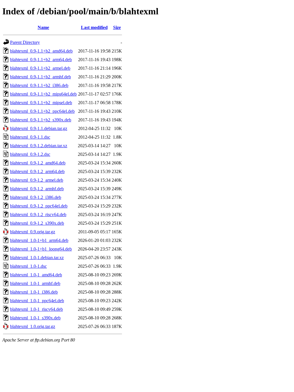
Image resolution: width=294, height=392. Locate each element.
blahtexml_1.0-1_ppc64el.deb (37, 300)
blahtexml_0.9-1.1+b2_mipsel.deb (41, 102)
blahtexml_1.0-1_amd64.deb (36, 274)
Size (117, 27)
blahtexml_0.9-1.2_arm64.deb (37, 171)
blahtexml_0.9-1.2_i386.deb (35, 197)
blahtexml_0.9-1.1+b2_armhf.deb (40, 76)
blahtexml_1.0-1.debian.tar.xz (37, 257)
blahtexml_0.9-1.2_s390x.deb (37, 223)
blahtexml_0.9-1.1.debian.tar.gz (38, 128)
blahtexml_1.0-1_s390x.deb (35, 317)
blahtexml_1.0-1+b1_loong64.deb (41, 249)
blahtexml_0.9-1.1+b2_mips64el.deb (43, 94)
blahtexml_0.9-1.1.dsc (30, 137)
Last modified (94, 27)
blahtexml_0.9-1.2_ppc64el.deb (38, 205)
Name (43, 27)
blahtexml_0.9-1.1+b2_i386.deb (39, 85)
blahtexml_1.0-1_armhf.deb (35, 283)
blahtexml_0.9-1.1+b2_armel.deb (40, 68)
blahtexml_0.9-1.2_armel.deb (36, 180)
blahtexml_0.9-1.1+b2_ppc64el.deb (42, 111)
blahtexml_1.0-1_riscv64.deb (36, 309)
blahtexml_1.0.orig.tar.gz (32, 326)
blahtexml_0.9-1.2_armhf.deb (37, 188)
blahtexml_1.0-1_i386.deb (34, 292)
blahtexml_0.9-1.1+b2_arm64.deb (41, 59)
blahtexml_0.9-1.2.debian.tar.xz (38, 145)
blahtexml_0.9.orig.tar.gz (32, 231)
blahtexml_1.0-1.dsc (28, 266)
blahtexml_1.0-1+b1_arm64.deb (39, 240)
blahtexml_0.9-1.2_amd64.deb (37, 162)
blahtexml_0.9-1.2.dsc (30, 154)
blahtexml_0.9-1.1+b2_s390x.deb (40, 119)
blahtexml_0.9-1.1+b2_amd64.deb (41, 50)
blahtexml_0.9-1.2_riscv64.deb (38, 214)
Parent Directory (25, 42)
